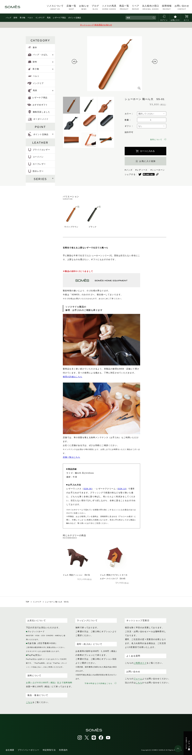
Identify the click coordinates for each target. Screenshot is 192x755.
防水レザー (38, 171)
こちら (29, 702)
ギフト (128, 126)
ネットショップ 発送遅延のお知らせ (96, 25)
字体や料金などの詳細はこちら (98, 683)
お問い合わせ (182, 7)
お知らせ (84, 7)
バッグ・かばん (40, 54)
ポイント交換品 (74, 18)
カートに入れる (147, 151)
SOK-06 (88, 489)
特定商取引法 (49, 750)
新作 (35, 47)
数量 (127, 120)
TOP (27, 602)
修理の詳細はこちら (72, 377)
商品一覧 (124, 7)
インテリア (40, 18)
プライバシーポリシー (28, 750)
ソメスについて (55, 7)
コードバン (38, 157)
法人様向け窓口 (150, 7)
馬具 (49, 18)
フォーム (138, 679)
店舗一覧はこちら (71, 457)
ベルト (30, 18)
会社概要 (10, 750)
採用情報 (167, 7)
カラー (128, 114)
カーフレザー (39, 164)
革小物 (22, 18)
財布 (15, 18)
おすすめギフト (40, 105)
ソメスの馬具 (109, 7)
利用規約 (63, 750)
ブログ (95, 7)
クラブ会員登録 (188, 743)
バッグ (8, 18)
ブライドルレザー (41, 150)
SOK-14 (122, 489)
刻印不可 (129, 132)
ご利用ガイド (140, 663)
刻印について (156, 140)
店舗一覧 (71, 7)
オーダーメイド (40, 119)
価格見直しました (41, 112)
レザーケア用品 (59, 18)
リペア (135, 7)
